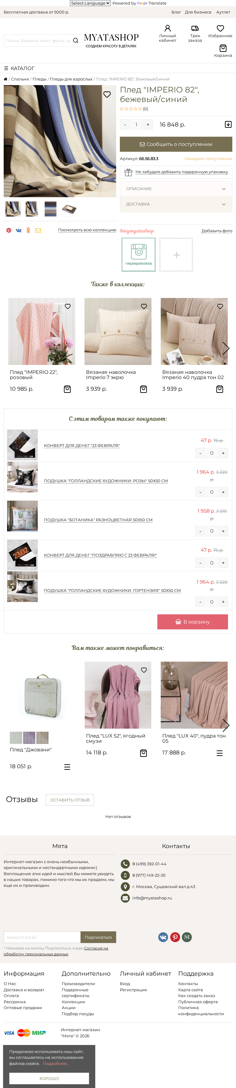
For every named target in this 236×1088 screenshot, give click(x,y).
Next (226, 348)
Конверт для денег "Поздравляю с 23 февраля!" (100, 555)
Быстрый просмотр (45, 357)
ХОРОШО (49, 1078)
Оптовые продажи (23, 1007)
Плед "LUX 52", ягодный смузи (115, 738)
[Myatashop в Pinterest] (175, 936)
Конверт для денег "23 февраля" (82, 445)
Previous (10, 348)
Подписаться (98, 937)
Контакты (188, 983)
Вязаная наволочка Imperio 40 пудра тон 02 (193, 374)
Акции (69, 1007)
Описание (139, 188)
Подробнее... (56, 1063)
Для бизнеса (198, 12)
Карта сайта (190, 989)
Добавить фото (217, 230)
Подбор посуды (78, 1013)
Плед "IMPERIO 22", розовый (33, 374)
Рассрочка (15, 1001)
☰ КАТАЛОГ (19, 68)
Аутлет (223, 12)
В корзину (196, 622)
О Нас (10, 983)
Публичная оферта (198, 1001)
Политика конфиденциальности (201, 1010)
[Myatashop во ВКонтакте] (163, 936)
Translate (157, 3)
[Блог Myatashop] (187, 936)
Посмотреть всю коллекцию (87, 229)
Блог (176, 12)
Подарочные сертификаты (75, 992)
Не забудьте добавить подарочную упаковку (182, 171)
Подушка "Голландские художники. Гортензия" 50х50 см (112, 590)
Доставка (138, 204)
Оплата (11, 995)
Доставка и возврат (24, 989)
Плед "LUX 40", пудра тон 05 (194, 738)
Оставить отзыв (70, 799)
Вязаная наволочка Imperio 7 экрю (111, 374)
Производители (78, 983)
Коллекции (73, 1001)
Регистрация (133, 989)
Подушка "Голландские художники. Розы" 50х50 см (106, 480)
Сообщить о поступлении (179, 144)
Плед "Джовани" (31, 750)
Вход (125, 983)
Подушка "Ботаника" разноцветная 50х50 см (98, 519)
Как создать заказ (196, 995)
